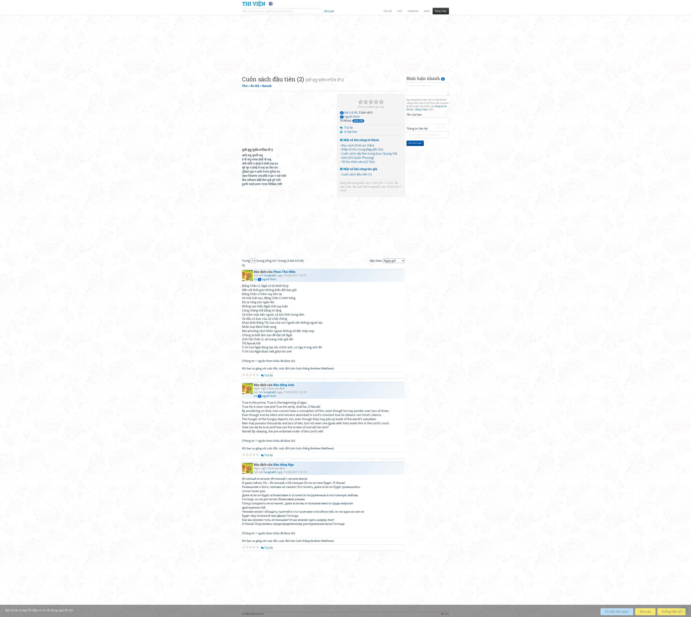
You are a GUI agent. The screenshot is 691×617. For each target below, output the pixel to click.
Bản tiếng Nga (283, 464)
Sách (345, 158)
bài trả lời (349, 112)
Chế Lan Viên (364, 145)
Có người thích (265, 279)
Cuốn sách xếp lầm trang (358, 153)
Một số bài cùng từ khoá (361, 140)
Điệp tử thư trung (353, 149)
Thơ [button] (399, 11)
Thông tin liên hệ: (417, 128)
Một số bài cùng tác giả (360, 169)
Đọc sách (348, 145)
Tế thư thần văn (352, 162)
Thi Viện (253, 3)
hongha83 (358, 183)
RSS (447, 613)
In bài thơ (350, 132)
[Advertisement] (345, 42)
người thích (350, 117)
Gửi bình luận (415, 143)
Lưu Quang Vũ (386, 153)
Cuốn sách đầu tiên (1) (357, 174)
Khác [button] (427, 11)
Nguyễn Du (374, 149)
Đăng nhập (441, 11)
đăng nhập (421, 109)
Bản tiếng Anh (283, 385)
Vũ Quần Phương (361, 158)
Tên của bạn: (414, 114)
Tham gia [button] (412, 11)
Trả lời (348, 128)
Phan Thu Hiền (284, 272)
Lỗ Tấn (369, 162)
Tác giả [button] (387, 11)
